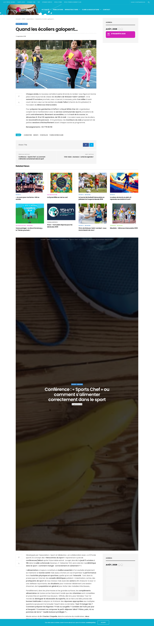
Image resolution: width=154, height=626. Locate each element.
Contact (106, 10)
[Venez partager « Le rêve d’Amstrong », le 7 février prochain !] (30, 213)
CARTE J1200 (21, 2)
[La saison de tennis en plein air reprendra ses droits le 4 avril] (124, 183)
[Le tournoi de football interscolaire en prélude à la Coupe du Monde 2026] (93, 183)
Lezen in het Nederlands (138, 2)
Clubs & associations (90, 10)
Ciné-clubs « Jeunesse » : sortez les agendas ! (79, 157)
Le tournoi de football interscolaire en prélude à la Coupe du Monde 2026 (91, 198)
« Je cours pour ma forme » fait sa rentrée (27, 198)
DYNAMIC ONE (31, 2)
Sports (18, 194)
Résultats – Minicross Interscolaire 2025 (124, 228)
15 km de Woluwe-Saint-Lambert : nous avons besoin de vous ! (92, 229)
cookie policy (91, 622)
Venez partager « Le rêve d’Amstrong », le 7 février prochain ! (29, 229)
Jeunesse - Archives (116, 225)
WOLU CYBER (58, 2)
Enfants (35, 135)
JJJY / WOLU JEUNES (9, 2)
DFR (39, 2)
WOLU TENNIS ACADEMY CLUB (72, 2)
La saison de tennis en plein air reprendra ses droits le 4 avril (120, 198)
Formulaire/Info (52, 222)
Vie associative (52, 194)
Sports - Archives (21, 24)
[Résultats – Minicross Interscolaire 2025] (124, 213)
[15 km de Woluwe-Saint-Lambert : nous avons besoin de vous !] (93, 213)
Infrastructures (71, 10)
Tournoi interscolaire (56, 135)
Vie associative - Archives (24, 225)
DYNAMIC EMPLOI (47, 2)
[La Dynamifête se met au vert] (61, 183)
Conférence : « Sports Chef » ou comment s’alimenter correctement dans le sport (32, 158)
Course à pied (28, 135)
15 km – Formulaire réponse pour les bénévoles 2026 (59, 226)
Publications (58, 10)
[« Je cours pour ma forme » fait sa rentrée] (30, 183)
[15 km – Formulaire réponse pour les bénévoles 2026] (61, 212)
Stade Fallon (44, 135)
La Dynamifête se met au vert (57, 197)
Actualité (45, 10)
